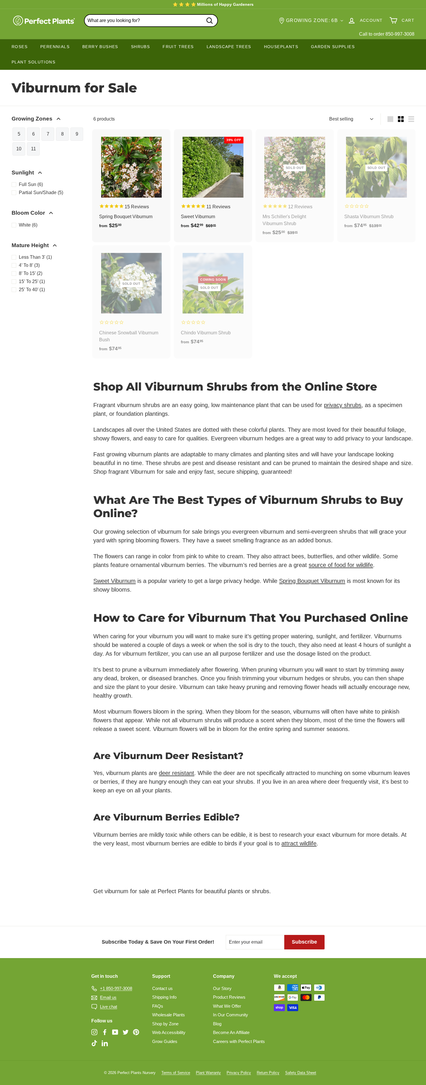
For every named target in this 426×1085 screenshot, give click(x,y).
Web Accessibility (168, 1032)
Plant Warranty (208, 1073)
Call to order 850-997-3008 (386, 34)
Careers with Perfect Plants (239, 1041)
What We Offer (227, 1006)
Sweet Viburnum (114, 581)
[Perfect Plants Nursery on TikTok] (94, 1043)
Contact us (162, 988)
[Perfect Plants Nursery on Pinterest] (136, 1032)
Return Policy (268, 1073)
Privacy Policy (239, 1073)
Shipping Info (164, 997)
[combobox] (151, 20)
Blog (217, 1023)
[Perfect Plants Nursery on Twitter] (126, 1032)
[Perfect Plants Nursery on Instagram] (94, 1032)
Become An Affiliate (231, 1032)
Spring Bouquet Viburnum (312, 581)
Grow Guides (164, 1041)
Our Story (222, 988)
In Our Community (230, 1014)
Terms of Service (175, 1073)
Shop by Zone (165, 1023)
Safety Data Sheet (300, 1073)
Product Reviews (229, 997)
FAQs (157, 1006)
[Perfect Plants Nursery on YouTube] (115, 1032)
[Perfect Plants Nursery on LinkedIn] (105, 1043)
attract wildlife (298, 843)
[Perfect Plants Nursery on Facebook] (105, 1032)
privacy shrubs (342, 405)
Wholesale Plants (168, 1014)
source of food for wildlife (341, 565)
